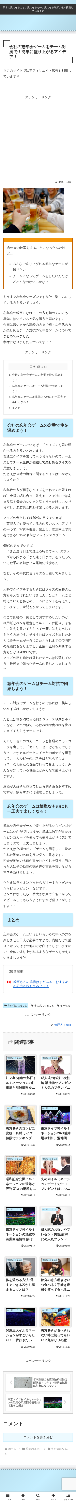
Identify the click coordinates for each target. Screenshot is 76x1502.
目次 (32, 366)
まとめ (16, 407)
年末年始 (65, 1005)
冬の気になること (17, 1005)
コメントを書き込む (38, 1437)
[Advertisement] (38, 138)
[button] (68, 880)
